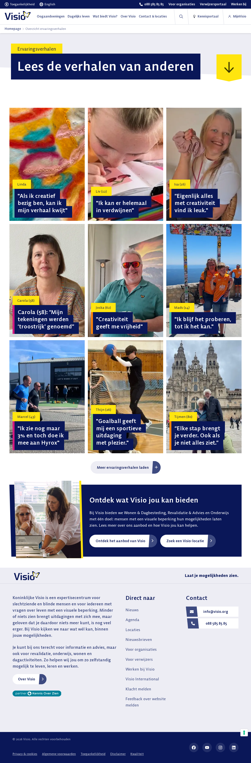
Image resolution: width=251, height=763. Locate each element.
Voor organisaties (141, 649)
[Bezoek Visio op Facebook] (193, 747)
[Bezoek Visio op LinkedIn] (233, 747)
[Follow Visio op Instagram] (220, 747)
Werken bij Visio (140, 669)
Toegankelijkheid (93, 754)
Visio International (142, 678)
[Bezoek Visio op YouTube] (207, 747)
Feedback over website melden (146, 701)
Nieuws (132, 609)
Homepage (13, 29)
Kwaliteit (137, 754)
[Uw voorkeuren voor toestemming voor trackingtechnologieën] (244, 732)
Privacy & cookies (25, 754)
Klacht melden (138, 688)
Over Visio (26, 679)
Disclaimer (118, 754)
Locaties (133, 629)
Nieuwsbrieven (139, 639)
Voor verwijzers (139, 659)
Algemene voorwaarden (59, 754)
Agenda (132, 619)
